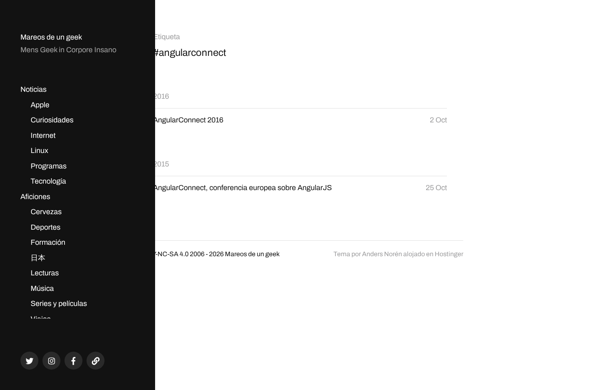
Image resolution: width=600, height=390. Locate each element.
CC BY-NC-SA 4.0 (163, 253)
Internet (43, 135)
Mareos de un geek (51, 37)
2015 (161, 164)
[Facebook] (73, 361)
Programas (49, 166)
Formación (48, 242)
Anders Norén (382, 253)
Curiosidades (52, 120)
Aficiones (35, 197)
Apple (40, 105)
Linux (39, 150)
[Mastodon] (95, 361)
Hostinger (449, 253)
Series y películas (59, 303)
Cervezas (46, 212)
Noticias (33, 89)
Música (42, 288)
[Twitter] (29, 361)
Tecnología (48, 181)
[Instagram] (51, 361)
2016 (161, 96)
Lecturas (45, 273)
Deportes (45, 227)
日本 (38, 258)
